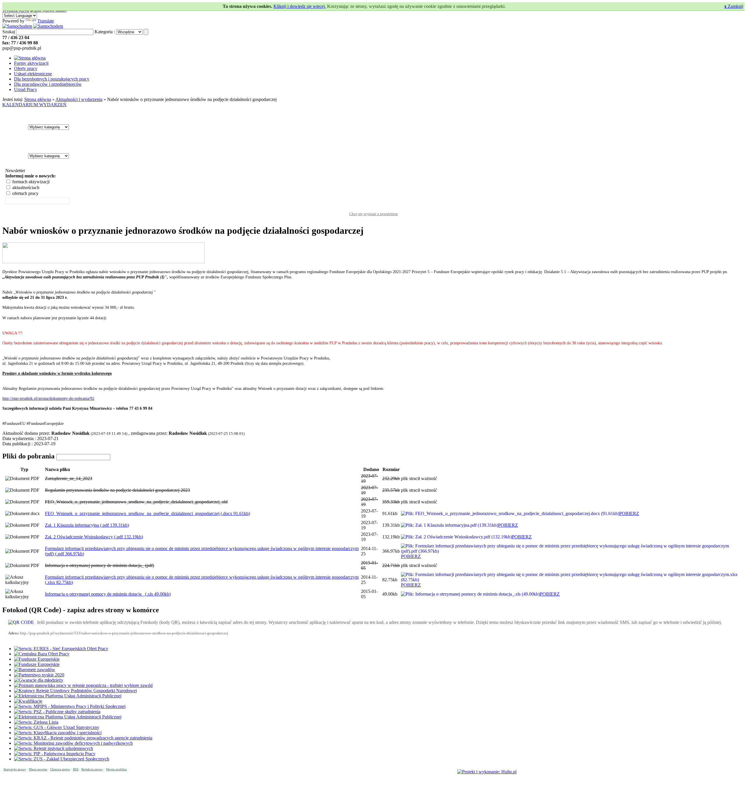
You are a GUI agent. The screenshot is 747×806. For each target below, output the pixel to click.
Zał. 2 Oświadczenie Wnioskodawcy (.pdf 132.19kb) (94, 536)
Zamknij (733, 6)
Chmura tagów (60, 769)
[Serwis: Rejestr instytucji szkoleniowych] (53, 748)
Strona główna (37, 99)
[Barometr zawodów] (34, 669)
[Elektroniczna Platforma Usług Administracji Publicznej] (67, 695)
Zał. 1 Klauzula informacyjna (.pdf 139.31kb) (87, 525)
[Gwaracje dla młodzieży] (38, 680)
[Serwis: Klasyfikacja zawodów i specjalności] (58, 732)
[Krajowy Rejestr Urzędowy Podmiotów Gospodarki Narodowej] (75, 690)
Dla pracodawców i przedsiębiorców (48, 84)
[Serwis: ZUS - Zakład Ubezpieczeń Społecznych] (61, 758)
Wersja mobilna (116, 769)
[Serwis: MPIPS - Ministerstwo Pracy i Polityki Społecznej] (69, 706)
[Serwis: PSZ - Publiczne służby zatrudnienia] (57, 711)
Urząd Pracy (25, 89)
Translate (45, 20)
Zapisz (373, 208)
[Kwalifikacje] (28, 701)
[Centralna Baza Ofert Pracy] (41, 653)
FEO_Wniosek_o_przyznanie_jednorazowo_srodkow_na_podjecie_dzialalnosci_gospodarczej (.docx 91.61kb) (147, 513)
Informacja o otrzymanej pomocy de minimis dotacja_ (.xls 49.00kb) (108, 594)
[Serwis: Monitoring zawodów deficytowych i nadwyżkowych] (73, 743)
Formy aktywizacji (31, 63)
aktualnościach (25, 187)
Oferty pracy (25, 68)
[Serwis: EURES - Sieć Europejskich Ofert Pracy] (61, 648)
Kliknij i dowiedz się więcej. (299, 6)
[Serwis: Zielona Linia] (36, 722)
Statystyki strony (15, 769)
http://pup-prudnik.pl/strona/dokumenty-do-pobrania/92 (48, 398)
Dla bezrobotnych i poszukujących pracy (51, 78)
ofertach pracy (25, 193)
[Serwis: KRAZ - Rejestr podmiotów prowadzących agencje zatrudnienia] (83, 737)
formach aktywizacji (30, 181)
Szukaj (8, 31)
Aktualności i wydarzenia (78, 99)
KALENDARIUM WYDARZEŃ (34, 104)
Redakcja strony (92, 769)
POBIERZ (629, 513)
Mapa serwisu (38, 769)
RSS (75, 769)
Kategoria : (105, 31)
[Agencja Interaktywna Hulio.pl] (486, 771)
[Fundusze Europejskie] (37, 659)
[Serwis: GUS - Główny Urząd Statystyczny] (56, 727)
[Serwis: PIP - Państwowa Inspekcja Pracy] (54, 753)
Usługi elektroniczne (33, 73)
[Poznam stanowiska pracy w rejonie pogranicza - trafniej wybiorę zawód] (83, 685)
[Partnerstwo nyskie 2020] (39, 674)
